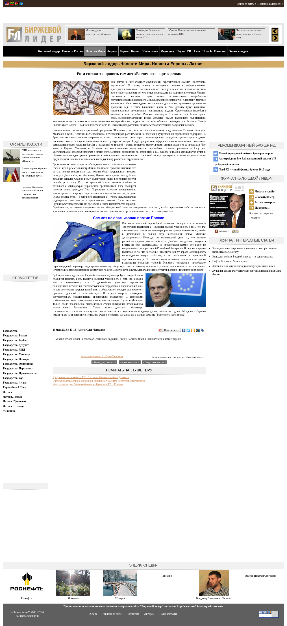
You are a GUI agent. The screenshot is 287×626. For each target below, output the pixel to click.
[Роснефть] (26, 594)
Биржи (124, 51)
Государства (10, 330)
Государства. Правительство (20, 373)
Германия (167, 575)
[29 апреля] (73, 594)
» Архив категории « (130, 362)
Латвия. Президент (14, 401)
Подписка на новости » (270, 3)
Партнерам (262, 207)
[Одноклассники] (193, 330)
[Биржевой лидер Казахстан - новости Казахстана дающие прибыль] (21, 4)
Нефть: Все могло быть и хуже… (230, 261)
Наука (180, 51)
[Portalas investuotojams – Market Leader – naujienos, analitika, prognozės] (12, 4)
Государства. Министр (16, 354)
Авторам (149, 613)
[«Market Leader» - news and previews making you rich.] (7, 4)
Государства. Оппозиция (18, 363)
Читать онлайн (264, 191)
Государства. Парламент (18, 368)
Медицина (167, 51)
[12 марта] (120, 594)
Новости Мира (95, 51)
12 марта (120, 598)
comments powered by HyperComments (102, 356)
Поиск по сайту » (246, 3)
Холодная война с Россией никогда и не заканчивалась (242, 256)
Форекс (112, 51)
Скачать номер (264, 196)
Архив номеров (264, 202)
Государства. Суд (13, 378)
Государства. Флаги (14, 382)
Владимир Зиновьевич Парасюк (214, 598)
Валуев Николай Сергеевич (260, 575)
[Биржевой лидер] (33, 42)
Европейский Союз (14, 387)
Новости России (72, 51)
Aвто (197, 51)
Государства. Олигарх (16, 359)
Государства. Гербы (14, 340)
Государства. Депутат (16, 345)
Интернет (220, 51)
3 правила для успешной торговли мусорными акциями (243, 266)
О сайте (93, 613)
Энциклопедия (238, 51)
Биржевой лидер (49, 51)
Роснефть (26, 598)
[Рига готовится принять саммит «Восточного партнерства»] (81, 113)
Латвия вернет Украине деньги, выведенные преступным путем (34, 172)
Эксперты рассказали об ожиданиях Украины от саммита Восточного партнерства (99, 380)
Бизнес (135, 51)
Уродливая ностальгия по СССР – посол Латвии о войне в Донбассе (91, 377)
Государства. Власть (15, 335)
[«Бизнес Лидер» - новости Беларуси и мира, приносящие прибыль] (17, 4)
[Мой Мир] (198, 330)
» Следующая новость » (154, 362)
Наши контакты (168, 613)
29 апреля (73, 598)
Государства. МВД (14, 349)
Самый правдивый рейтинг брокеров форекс (246, 153)
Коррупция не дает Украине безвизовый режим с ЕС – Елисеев (88, 384)
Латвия (7, 392)
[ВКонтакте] (183, 330)
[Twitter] (188, 330)
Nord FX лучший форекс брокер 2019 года (244, 169)
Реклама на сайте (112, 613)
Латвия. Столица (13, 406)
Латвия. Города (12, 396)
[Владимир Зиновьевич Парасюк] (214, 594)
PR (189, 51)
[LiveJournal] (202, 330)
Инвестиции (150, 51)
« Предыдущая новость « (104, 362)
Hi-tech (207, 51)
